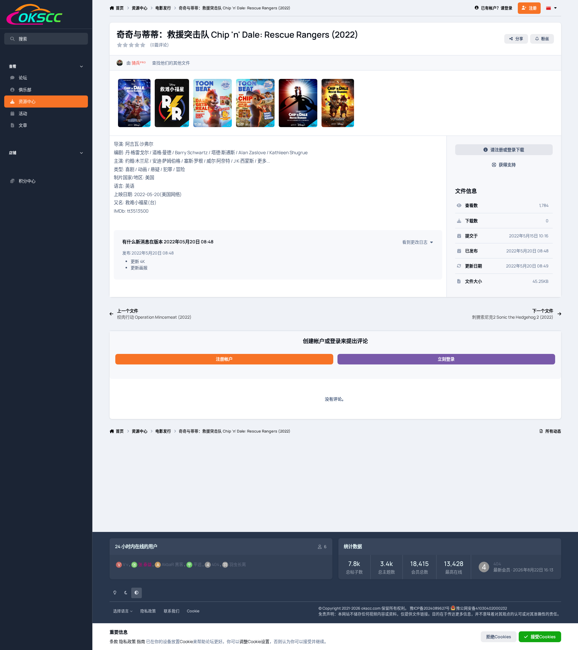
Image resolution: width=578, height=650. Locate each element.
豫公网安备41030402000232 (481, 608)
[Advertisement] (290, 485)
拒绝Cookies (498, 636)
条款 (114, 641)
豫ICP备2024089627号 (430, 608)
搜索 (23, 39)
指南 (141, 641)
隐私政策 (148, 611)
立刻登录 (446, 359)
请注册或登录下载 (507, 149)
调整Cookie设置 (254, 641)
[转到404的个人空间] (484, 567)
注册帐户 (224, 359)
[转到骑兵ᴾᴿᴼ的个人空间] (120, 63)
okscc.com (371, 608)
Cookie (193, 611)
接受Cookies (543, 636)
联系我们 (171, 611)
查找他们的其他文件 (171, 63)
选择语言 (121, 611)
